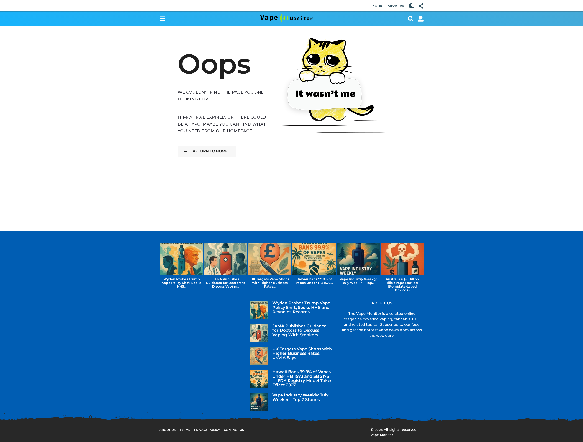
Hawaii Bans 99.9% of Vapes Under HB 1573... (314, 281)
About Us (396, 5)
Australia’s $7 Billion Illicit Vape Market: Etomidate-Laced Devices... (402, 284)
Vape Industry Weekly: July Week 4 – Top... (358, 281)
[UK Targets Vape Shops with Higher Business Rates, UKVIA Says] (259, 356)
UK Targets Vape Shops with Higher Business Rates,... (270, 282)
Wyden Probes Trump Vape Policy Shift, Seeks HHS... (181, 282)
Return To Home (210, 151)
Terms (184, 430)
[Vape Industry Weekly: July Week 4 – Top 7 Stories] (259, 402)
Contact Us (234, 430)
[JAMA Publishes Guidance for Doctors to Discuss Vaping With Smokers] (259, 333)
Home (377, 5)
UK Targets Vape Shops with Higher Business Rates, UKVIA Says (302, 353)
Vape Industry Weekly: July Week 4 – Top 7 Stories (300, 397)
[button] (411, 5)
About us (167, 430)
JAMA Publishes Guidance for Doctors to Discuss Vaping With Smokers (299, 330)
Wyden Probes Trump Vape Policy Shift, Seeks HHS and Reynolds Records (301, 307)
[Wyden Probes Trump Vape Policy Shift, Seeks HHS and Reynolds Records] (259, 310)
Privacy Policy (207, 430)
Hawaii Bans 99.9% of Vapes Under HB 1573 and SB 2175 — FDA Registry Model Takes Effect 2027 (302, 378)
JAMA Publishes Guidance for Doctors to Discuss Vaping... (226, 282)
